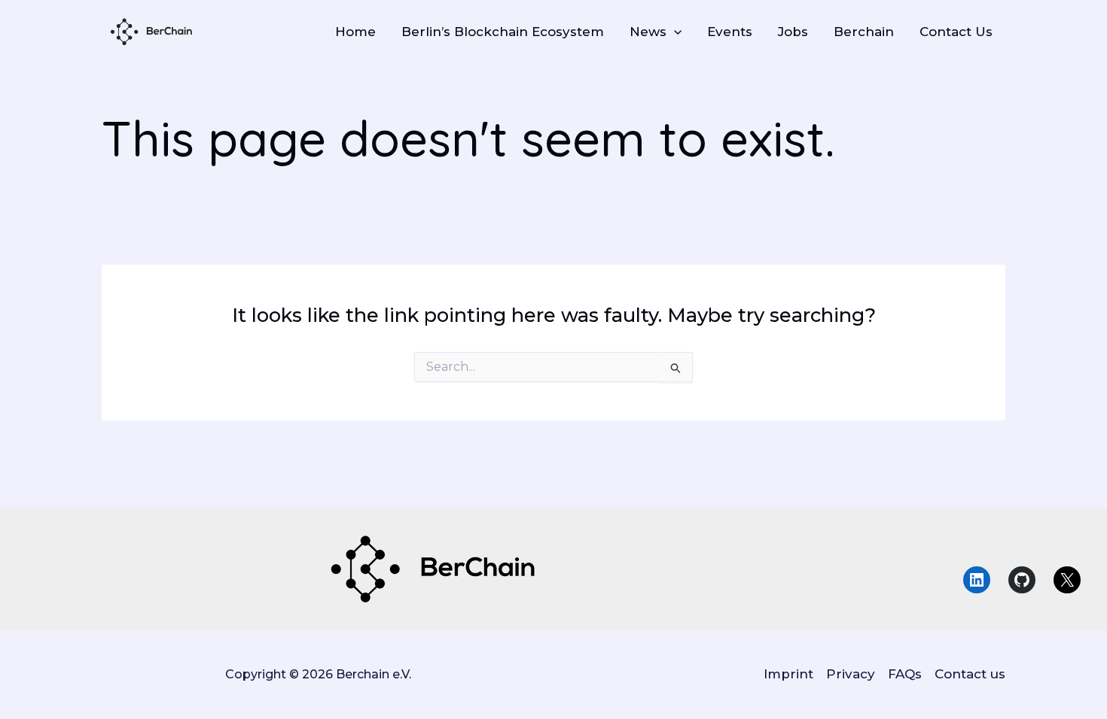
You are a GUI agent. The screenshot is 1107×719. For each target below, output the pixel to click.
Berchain (864, 31)
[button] (674, 32)
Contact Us (956, 31)
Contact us (970, 673)
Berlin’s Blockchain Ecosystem (502, 31)
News (648, 31)
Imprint (788, 673)
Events (729, 31)
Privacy (850, 673)
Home (355, 31)
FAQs (905, 673)
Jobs (793, 31)
